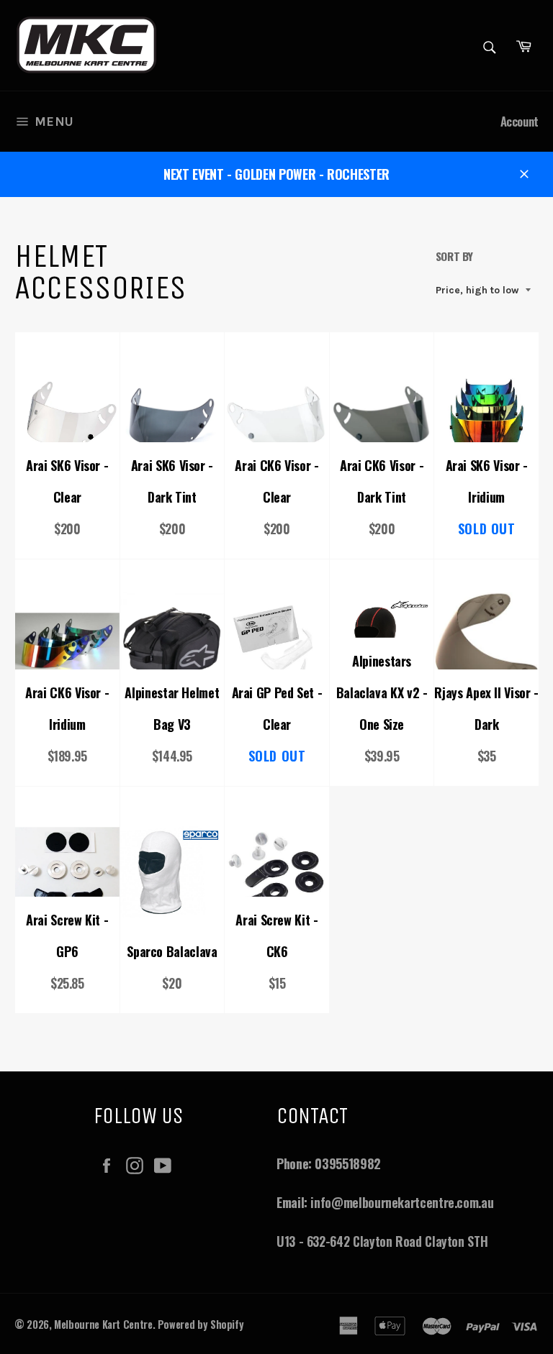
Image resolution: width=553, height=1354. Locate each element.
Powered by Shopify (201, 1324)
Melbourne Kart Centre (103, 1324)
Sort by (454, 256)
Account (519, 121)
